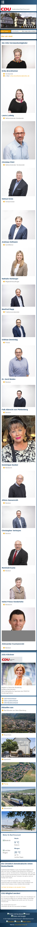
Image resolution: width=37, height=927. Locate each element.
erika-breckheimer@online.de (19, 76)
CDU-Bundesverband (11, 703)
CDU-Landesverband (11, 700)
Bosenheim (7, 735)
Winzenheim (8, 808)
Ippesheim (7, 759)
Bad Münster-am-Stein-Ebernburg (15, 710)
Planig (6, 784)
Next (33, 20)
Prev (3, 20)
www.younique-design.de (21, 924)
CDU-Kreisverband (10, 698)
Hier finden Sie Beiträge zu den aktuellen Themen (13, 887)
